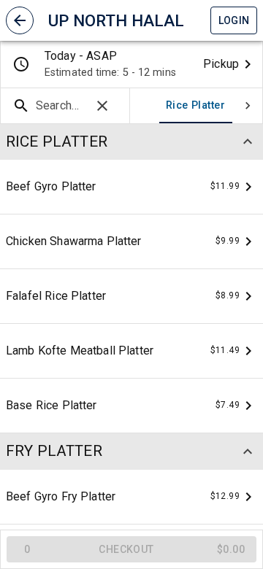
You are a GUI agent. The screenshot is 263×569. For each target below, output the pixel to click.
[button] (20, 20)
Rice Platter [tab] (195, 105)
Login (234, 20)
